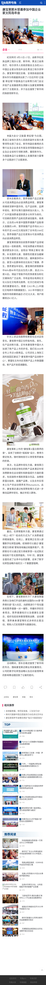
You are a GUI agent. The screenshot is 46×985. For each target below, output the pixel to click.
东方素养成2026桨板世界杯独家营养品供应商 (31, 787)
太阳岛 (6, 697)
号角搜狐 (23, 982)
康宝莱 (15, 697)
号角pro (23, 978)
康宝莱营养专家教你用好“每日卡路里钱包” (24, 718)
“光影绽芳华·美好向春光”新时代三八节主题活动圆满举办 (30, 896)
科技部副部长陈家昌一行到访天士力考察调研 (30, 841)
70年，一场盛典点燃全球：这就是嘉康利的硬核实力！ (31, 765)
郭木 (31, 697)
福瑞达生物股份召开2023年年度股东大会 (31, 908)
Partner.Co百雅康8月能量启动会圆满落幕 (31, 743)
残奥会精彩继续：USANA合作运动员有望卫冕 (31, 863)
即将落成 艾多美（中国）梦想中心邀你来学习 (31, 754)
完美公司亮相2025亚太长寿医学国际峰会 (31, 874)
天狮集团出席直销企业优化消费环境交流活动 (30, 930)
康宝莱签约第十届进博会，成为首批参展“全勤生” (30, 809)
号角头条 (12, 982)
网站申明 (33, 982)
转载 (24, 697)
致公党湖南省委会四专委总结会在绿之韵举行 (30, 798)
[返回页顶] (42, 970)
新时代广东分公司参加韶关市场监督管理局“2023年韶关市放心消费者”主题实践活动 (31, 852)
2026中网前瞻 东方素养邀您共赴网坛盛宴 (30, 732)
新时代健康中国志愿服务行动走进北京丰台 (24, 714)
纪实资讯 (12, 978)
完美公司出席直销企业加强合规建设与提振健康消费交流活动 (31, 776)
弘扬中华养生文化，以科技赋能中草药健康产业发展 (30, 885)
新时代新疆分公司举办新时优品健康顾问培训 (30, 919)
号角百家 (33, 978)
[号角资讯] (8, 2)
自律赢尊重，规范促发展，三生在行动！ (23, 711)
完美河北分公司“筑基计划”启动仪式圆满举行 (30, 820)
